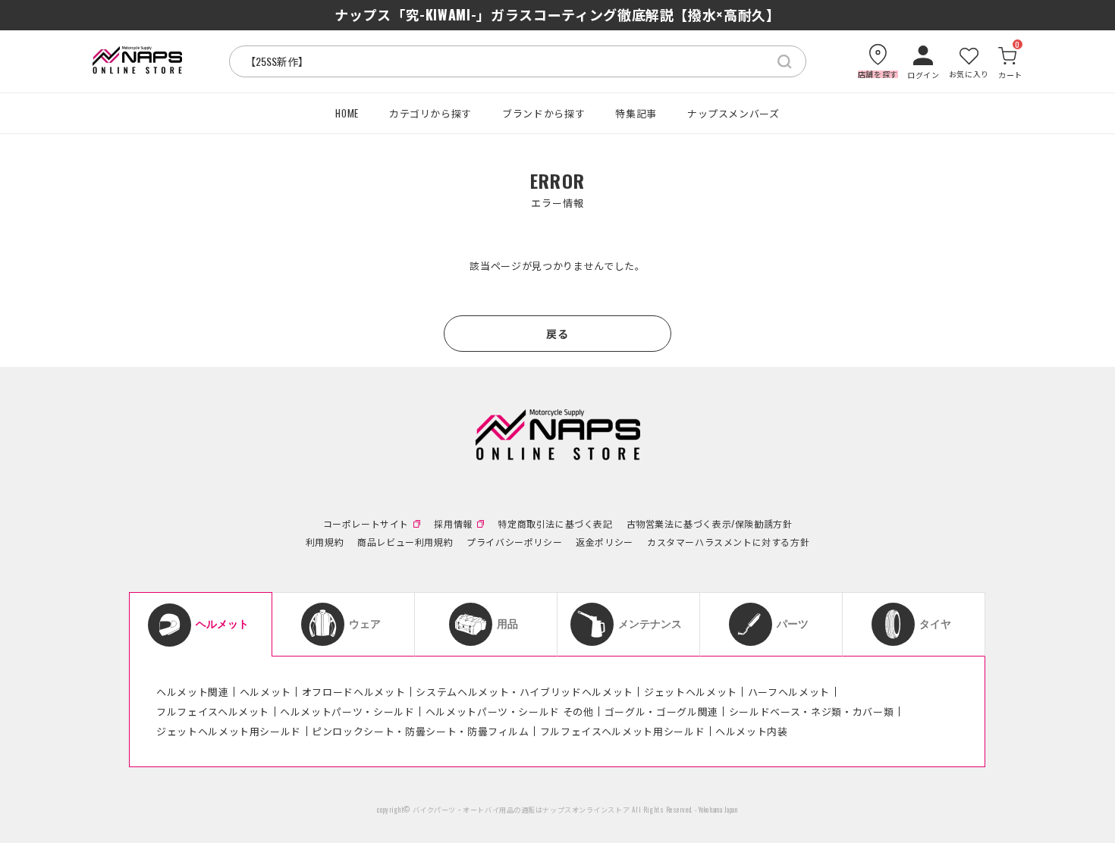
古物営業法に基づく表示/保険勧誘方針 (710, 523)
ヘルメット (265, 691)
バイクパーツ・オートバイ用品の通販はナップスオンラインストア (521, 809)
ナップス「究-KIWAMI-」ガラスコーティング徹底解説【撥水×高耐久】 (557, 14)
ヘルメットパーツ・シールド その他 (510, 711)
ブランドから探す (543, 113)
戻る (557, 333)
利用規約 (325, 542)
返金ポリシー (604, 542)
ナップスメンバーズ (733, 113)
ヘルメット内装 (751, 730)
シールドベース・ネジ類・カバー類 (811, 711)
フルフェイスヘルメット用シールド (622, 730)
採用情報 (453, 523)
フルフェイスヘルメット (212, 711)
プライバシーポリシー (514, 542)
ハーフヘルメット (789, 691)
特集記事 (636, 113)
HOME (347, 113)
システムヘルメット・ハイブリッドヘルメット (524, 691)
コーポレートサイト (366, 523)
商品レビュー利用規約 (405, 542)
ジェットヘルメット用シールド (228, 730)
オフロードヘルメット (354, 691)
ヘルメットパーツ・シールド (347, 711)
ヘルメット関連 (192, 691)
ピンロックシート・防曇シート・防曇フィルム (420, 730)
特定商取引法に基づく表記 (555, 523)
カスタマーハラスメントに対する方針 (728, 542)
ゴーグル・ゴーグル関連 (661, 711)
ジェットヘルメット (690, 691)
